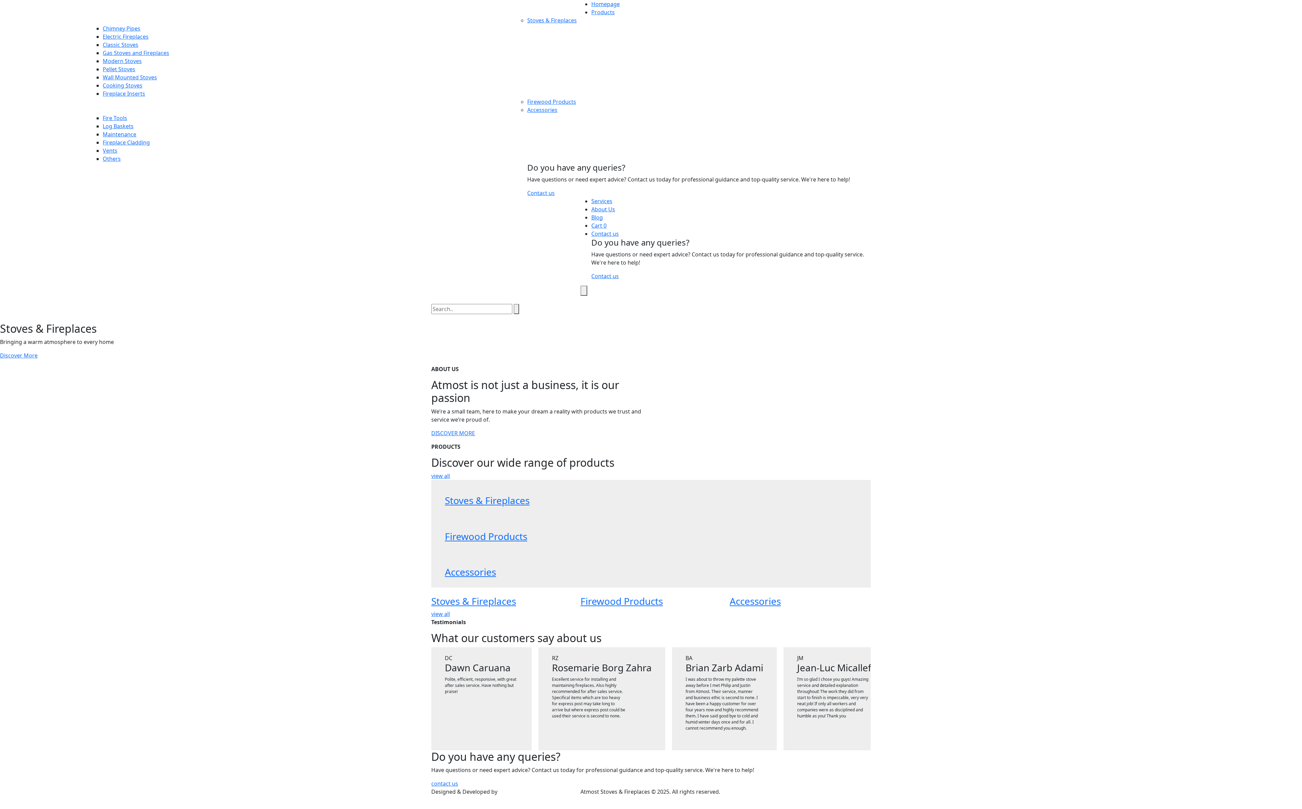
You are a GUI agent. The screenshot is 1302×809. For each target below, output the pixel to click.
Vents (110, 150)
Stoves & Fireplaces (552, 20)
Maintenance (119, 134)
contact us (444, 783)
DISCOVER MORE (453, 433)
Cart (597, 225)
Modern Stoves (122, 61)
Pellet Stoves (119, 69)
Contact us (541, 193)
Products (603, 12)
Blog (597, 217)
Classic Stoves (120, 45)
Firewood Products (551, 101)
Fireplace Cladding (126, 142)
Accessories (542, 110)
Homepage (605, 4)
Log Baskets (118, 126)
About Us (603, 209)
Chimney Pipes (121, 28)
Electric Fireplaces (126, 36)
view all (440, 476)
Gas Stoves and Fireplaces (136, 53)
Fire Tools (115, 118)
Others (112, 158)
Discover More (19, 355)
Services (601, 201)
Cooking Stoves (122, 85)
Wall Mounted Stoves (130, 77)
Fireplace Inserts (124, 93)
